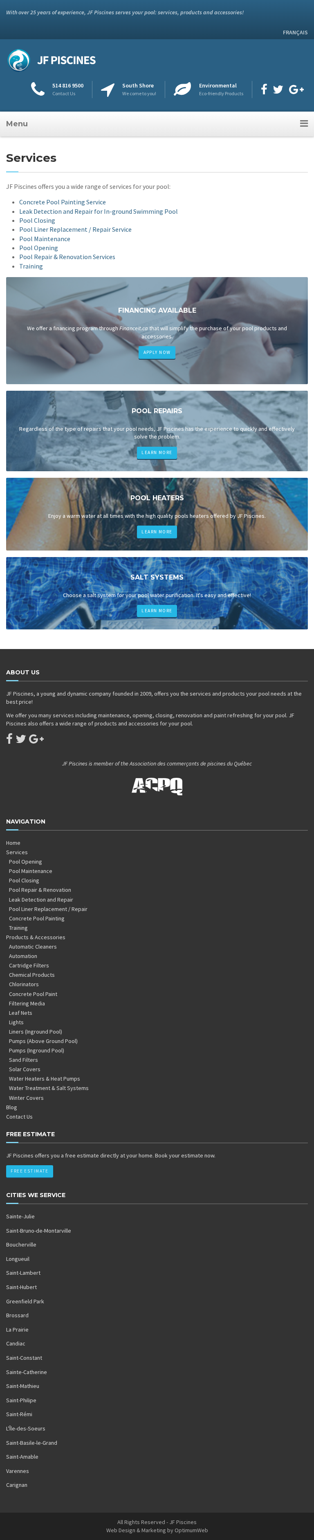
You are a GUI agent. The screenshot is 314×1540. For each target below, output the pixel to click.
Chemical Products (32, 974)
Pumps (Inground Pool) (36, 1050)
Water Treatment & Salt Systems (49, 1088)
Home (13, 842)
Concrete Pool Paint (33, 994)
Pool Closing (37, 220)
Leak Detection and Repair (41, 899)
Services (17, 852)
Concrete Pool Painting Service (62, 202)
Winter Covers (26, 1097)
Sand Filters (23, 1059)
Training (31, 266)
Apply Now (157, 352)
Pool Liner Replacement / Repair (48, 909)
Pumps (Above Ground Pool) (43, 1041)
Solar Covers (24, 1069)
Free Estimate (29, 1171)
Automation (23, 956)
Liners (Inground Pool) (35, 1031)
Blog (11, 1107)
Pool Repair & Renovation (40, 889)
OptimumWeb (191, 1530)
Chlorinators (24, 984)
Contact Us (19, 1116)
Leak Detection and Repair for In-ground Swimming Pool (98, 211)
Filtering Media (27, 1003)
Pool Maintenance (44, 239)
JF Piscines (183, 1522)
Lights (16, 1022)
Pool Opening (38, 248)
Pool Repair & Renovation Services (67, 257)
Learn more (156, 452)
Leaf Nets (20, 1012)
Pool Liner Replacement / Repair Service (75, 229)
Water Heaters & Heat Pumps (44, 1078)
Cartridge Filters (29, 965)
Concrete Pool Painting (37, 918)
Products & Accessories (35, 937)
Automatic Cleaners (33, 946)
